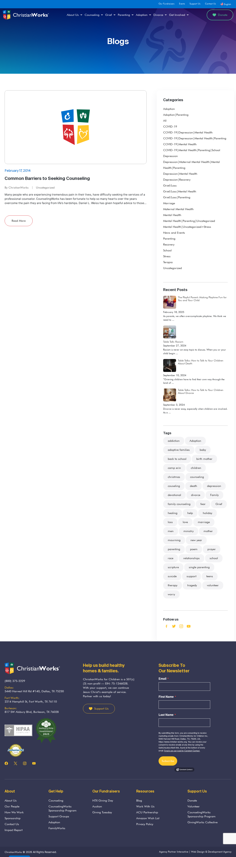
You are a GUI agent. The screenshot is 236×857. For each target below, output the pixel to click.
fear (203, 504)
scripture (173, 567)
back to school (177, 459)
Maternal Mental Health (178, 209)
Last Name (166, 714)
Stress (167, 256)
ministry (188, 531)
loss (170, 522)
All (164, 120)
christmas (174, 477)
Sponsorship (12, 818)
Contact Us (210, 3)
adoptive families (179, 450)
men (170, 531)
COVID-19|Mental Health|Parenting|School (191, 150)
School (167, 250)
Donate (222, 15)
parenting (174, 549)
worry (171, 594)
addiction (174, 441)
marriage (204, 522)
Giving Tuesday (102, 812)
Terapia (168, 262)
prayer (211, 549)
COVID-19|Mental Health (180, 144)
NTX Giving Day (102, 800)
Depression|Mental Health (180, 173)
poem (193, 549)
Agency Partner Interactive (173, 851)
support (191, 576)
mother (208, 531)
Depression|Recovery (176, 179)
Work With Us (145, 806)
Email (162, 678)
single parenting (199, 567)
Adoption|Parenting (175, 114)
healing (172, 513)
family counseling (179, 504)
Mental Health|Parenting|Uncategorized (189, 221)
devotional (174, 495)
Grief (108, 15)
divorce (195, 495)
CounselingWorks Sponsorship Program (62, 808)
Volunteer (194, 806)
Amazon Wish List (147, 818)
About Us (73, 15)
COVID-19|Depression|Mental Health (188, 132)
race (170, 558)
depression (214, 486)
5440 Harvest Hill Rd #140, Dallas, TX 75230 (34, 691)
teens (209, 576)
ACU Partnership (147, 812)
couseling (174, 486)
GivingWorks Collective (203, 822)
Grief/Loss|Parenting (176, 197)
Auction (97, 806)
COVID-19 (170, 126)
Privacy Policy (144, 824)
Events (182, 3)
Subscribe (168, 761)
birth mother (204, 459)
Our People (12, 806)
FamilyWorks (56, 828)
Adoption (142, 15)
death (193, 486)
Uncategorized (45, 187)
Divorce (158, 15)
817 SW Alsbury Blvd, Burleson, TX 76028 (32, 712)
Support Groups (58, 816)
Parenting (124, 15)
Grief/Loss (170, 185)
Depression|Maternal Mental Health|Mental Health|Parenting (191, 165)
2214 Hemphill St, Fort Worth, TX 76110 (31, 701)
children (196, 468)
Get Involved (177, 15)
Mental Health (172, 215)
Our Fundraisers (166, 3)
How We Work (14, 812)
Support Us (195, 3)
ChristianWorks (13, 852)
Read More (19, 220)
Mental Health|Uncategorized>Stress (187, 227)
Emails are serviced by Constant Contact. (182, 750)
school (214, 558)
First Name (166, 696)
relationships (191, 558)
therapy (172, 585)
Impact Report (13, 830)
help (190, 513)
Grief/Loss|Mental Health (179, 191)
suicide (172, 576)
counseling (197, 477)
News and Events (174, 232)
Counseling (92, 15)
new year (196, 540)
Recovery (168, 244)
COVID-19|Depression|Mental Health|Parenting (194, 138)
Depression (170, 156)
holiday (207, 513)
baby (203, 450)
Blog (139, 800)
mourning (174, 540)
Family (214, 495)
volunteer (213, 585)
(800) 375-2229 (15, 681)
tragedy (192, 585)
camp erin (174, 468)
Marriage (169, 203)
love (185, 522)
